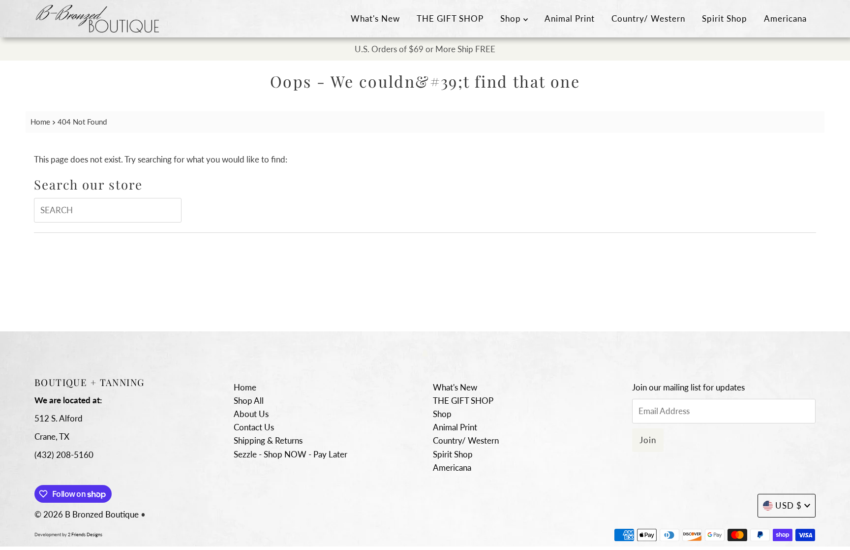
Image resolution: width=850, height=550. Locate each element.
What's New (375, 18)
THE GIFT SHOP (450, 18)
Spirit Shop (724, 18)
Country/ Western (648, 18)
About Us (251, 414)
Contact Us (254, 427)
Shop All (249, 400)
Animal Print (570, 18)
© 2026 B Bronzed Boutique (86, 514)
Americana (785, 18)
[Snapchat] (425, 352)
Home (40, 121)
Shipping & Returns (268, 440)
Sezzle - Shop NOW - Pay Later (290, 454)
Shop (511, 18)
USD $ (788, 505)
